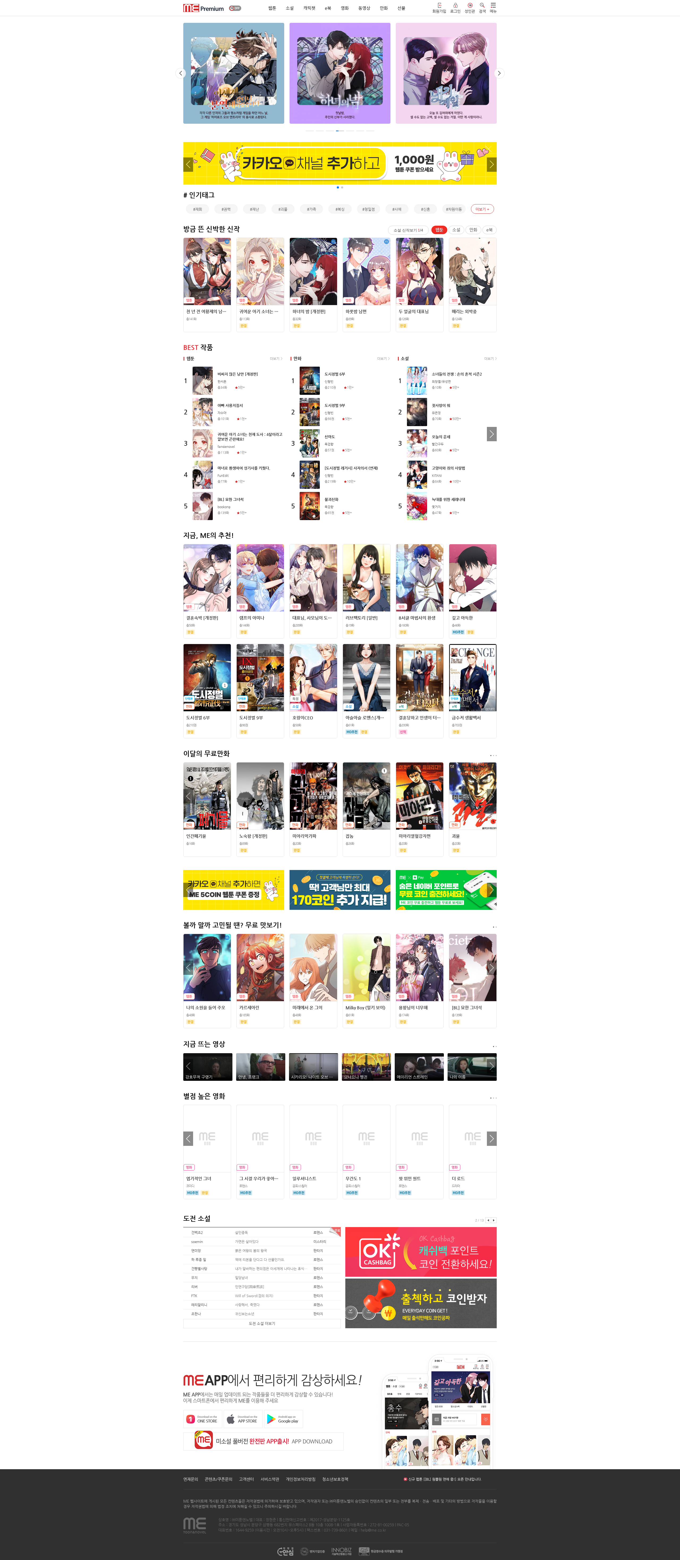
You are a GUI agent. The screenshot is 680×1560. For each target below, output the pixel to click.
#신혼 (425, 209)
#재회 (197, 209)
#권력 (226, 209)
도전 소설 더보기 (262, 1323)
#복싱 (340, 209)
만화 (384, 8)
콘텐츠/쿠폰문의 (218, 1479)
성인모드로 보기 (235, 8)
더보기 (480, 209)
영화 (345, 8)
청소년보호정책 (335, 1479)
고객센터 (246, 1479)
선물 (401, 8)
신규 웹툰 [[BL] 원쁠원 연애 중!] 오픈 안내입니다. (445, 1479)
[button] (180, 73)
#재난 (254, 209)
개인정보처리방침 (301, 1479)
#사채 (396, 209)
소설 (290, 8)
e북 (328, 8)
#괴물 (282, 209)
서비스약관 (270, 1479)
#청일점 (368, 209)
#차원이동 (454, 209)
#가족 (311, 209)
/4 (408, 230)
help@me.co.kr (373, 1530)
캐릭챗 (309, 8)
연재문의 (190, 1479)
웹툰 (272, 8)
